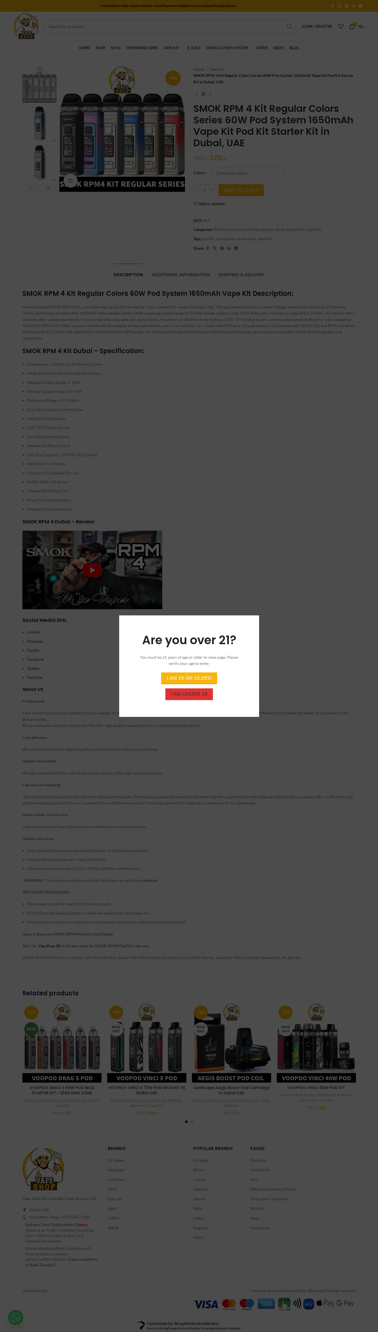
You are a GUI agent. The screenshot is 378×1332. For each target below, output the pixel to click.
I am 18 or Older (189, 678)
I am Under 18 (189, 693)
